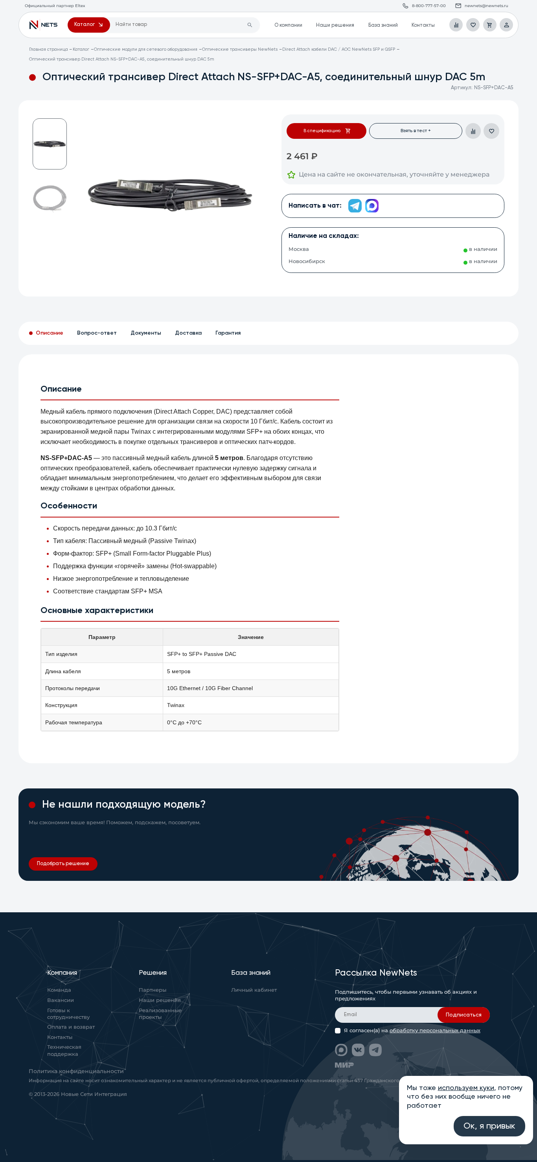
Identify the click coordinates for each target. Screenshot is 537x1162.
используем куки (466, 1088)
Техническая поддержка (64, 1050)
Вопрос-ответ (97, 333)
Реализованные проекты (160, 1013)
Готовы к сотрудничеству (68, 1013)
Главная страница (48, 49)
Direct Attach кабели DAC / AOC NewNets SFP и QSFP (338, 49)
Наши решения (335, 25)
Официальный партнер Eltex (43, 24)
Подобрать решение (63, 863)
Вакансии (60, 1000)
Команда (59, 990)
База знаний (383, 25)
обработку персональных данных (435, 1030)
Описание (49, 333)
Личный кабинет (254, 990)
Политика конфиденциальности (76, 1071)
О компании (288, 25)
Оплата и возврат (71, 1027)
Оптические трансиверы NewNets (240, 49)
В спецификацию (321, 131)
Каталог (81, 49)
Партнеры (152, 990)
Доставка (188, 333)
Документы (146, 333)
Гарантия (228, 333)
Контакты (423, 25)
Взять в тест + (416, 130)
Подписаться (464, 1015)
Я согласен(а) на (412, 1030)
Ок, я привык (489, 1126)
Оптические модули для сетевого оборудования (145, 49)
